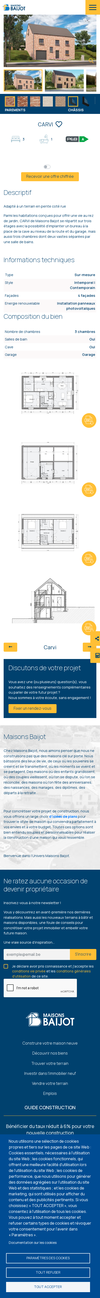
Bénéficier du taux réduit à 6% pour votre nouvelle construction (50, 1129)
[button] (97, 104)
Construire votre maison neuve (50, 1043)
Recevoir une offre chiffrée (50, 176)
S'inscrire (83, 954)
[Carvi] (91, 61)
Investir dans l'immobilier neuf (50, 1073)
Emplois (50, 1093)
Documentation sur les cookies (33, 1242)
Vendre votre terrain (50, 1083)
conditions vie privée (29, 971)
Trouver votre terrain (50, 1063)
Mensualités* (63, 166)
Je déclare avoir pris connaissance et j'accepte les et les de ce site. (53, 966)
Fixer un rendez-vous (32, 708)
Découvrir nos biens (50, 1053)
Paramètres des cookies (48, 1258)
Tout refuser (48, 1272)
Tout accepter (48, 1287)
